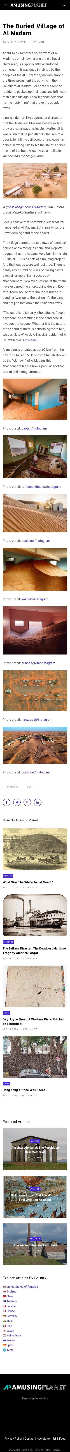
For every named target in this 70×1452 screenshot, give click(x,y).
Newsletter (44, 1438)
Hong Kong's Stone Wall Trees (24, 1090)
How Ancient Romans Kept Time (35, 1245)
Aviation (35, 1189)
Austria (35, 1141)
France (10, 1311)
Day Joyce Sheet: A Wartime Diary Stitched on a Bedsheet (33, 1021)
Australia (11, 1301)
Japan (10, 1330)
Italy (9, 1325)
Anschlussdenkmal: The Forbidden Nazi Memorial (35, 1150)
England (8, 876)
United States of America (22, 1286)
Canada (11, 1306)
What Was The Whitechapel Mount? (28, 882)
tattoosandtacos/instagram (41, 487)
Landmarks (12, 787)
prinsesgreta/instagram (38, 663)
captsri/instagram (34, 428)
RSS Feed (59, 1438)
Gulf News (29, 340)
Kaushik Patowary (15, 42)
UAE (29, 787)
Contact (29, 1438)
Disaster (8, 942)
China (6, 1013)
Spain (9, 1345)
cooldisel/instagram (36, 541)
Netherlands (14, 1335)
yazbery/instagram (35, 599)
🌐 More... (9, 1350)
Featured (35, 1239)
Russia (10, 1340)
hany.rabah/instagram (37, 719)
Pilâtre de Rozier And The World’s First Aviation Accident (35, 1197)
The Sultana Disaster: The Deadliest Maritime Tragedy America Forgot (34, 950)
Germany (11, 1316)
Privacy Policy (13, 1438)
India (9, 1320)
